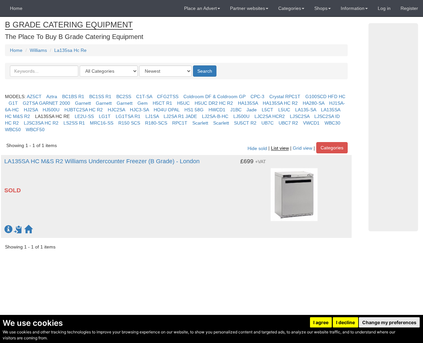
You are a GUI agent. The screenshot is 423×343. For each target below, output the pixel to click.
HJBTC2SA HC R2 (83, 109)
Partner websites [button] (247, 8)
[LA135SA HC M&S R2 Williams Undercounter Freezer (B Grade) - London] (294, 191)
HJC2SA (116, 109)
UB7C (267, 123)
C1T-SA (144, 96)
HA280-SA (313, 103)
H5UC (183, 103)
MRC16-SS (101, 123)
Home (16, 8)
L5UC (284, 109)
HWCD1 (217, 109)
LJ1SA (152, 116)
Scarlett (200, 123)
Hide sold (257, 148)
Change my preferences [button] (389, 322)
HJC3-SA (139, 109)
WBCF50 (35, 129)
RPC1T (179, 123)
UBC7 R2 (288, 123)
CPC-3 (257, 96)
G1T (13, 103)
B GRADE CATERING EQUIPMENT (69, 24)
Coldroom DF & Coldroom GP (214, 96)
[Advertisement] (393, 127)
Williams (38, 50)
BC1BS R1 (73, 96)
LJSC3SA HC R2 (41, 123)
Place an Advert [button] (200, 8)
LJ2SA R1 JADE (180, 116)
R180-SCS (156, 123)
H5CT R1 (162, 103)
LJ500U (241, 116)
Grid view (302, 148)
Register (409, 8)
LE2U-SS (84, 116)
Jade (252, 109)
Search (204, 71)
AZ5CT (34, 96)
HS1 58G (194, 109)
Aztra (51, 96)
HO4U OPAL (166, 109)
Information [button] (353, 8)
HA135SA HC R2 (280, 103)
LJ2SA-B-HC (215, 116)
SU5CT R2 (245, 123)
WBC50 (13, 129)
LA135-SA (305, 109)
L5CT (267, 109)
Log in (384, 8)
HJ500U (51, 109)
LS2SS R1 (74, 123)
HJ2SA (31, 109)
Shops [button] (320, 8)
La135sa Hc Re (70, 50)
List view (280, 148)
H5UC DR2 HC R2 (214, 103)
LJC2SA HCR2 (269, 116)
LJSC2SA (299, 116)
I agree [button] (320, 322)
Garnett (83, 103)
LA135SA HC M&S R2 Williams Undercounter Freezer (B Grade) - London (102, 161)
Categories (332, 147)
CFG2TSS (167, 96)
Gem (142, 103)
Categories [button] (289, 8)
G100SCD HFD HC (325, 96)
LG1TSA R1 (128, 116)
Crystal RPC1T (284, 96)
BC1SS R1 (100, 96)
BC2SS (123, 96)
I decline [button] (345, 322)
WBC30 (332, 123)
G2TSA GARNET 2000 (46, 103)
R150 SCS (129, 123)
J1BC (236, 109)
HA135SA (248, 103)
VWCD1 (311, 123)
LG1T (105, 116)
